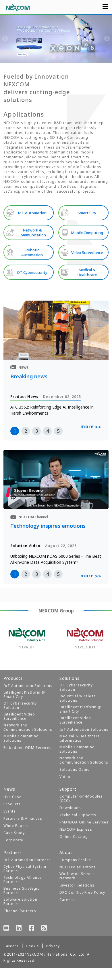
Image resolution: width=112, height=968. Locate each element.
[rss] (44, 928)
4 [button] (47, 431)
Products (12, 804)
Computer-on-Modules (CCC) (81, 798)
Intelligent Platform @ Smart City (24, 694)
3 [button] (36, 431)
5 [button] (58, 431)
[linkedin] (19, 928)
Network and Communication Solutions (27, 727)
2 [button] (25, 431)
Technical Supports (77, 815)
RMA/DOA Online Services (84, 822)
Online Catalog (73, 836)
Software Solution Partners (20, 901)
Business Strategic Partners (21, 890)
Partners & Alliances (22, 818)
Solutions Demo (74, 769)
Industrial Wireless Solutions (77, 698)
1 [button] (14, 431)
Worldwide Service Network (77, 876)
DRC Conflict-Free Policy (82, 892)
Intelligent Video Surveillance (19, 716)
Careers (67, 899)
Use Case (12, 797)
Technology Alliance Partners (22, 879)
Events (9, 811)
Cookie (32, 946)
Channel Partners (19, 911)
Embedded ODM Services (27, 747)
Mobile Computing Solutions (21, 738)
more (90, 426)
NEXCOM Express (75, 829)
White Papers (16, 825)
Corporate (13, 840)
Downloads (70, 808)
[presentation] (5, 38)
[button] (36, 57)
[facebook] (31, 928)
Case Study (14, 833)
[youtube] (6, 928)
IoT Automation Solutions (28, 686)
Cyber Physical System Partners (24, 868)
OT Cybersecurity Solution (20, 705)
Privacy (53, 946)
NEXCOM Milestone (77, 867)
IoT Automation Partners (27, 860)
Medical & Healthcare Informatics (79, 738)
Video (64, 777)
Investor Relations (76, 885)
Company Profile (75, 860)
